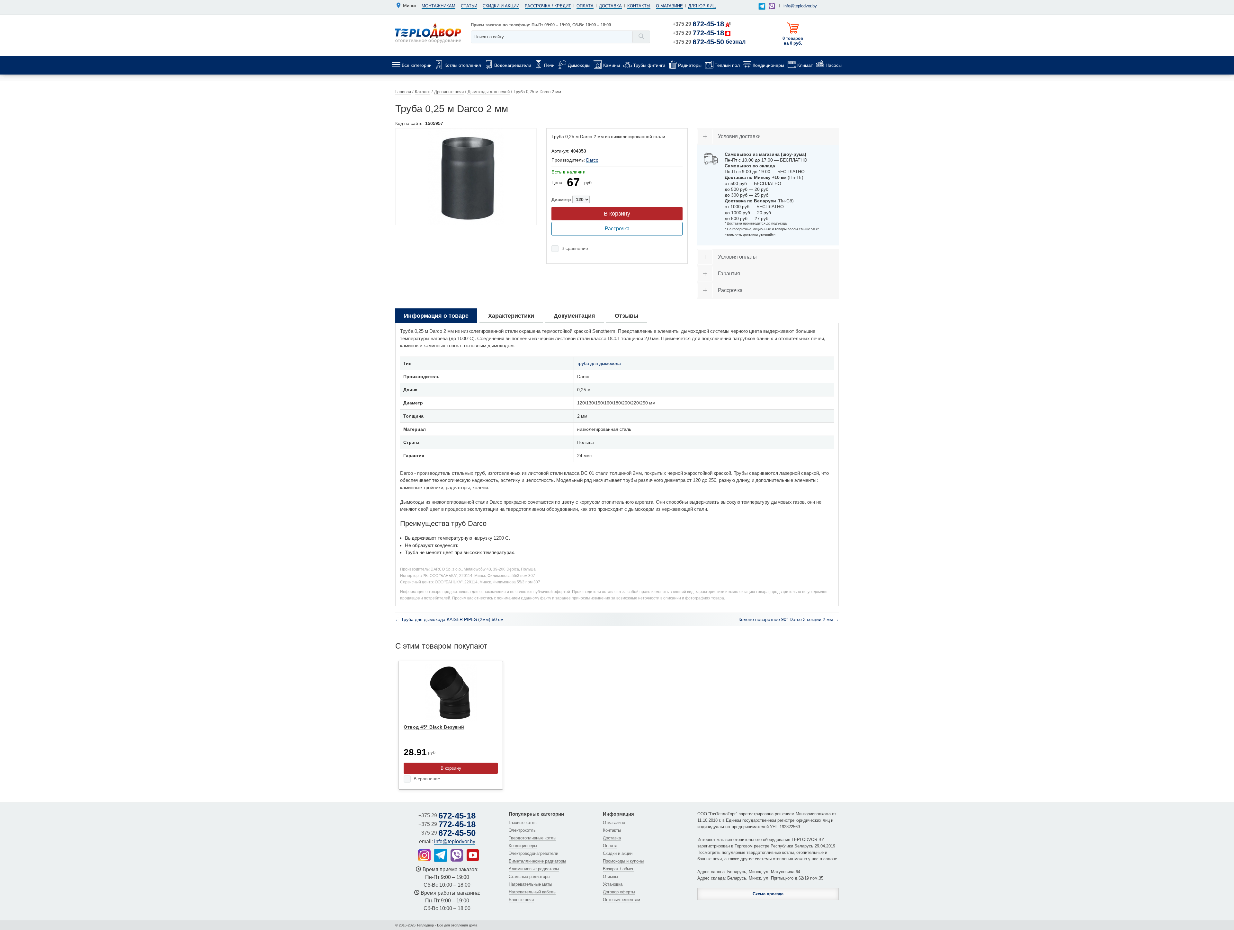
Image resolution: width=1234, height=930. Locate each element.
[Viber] (772, 6)
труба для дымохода (599, 363)
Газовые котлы (523, 822)
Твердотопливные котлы (532, 838)
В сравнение (574, 248)
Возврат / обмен (618, 868)
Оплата (585, 6)
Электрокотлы (522, 830)
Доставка (610, 6)
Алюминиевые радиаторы (534, 868)
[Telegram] (762, 6)
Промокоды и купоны (623, 861)
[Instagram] (424, 855)
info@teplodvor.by (800, 6)
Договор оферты (619, 892)
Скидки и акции (501, 6)
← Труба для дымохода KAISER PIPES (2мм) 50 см (449, 619)
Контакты (638, 6)
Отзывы (610, 876)
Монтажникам (438, 6)
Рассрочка (617, 228)
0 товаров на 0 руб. (793, 41)
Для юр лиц (702, 6)
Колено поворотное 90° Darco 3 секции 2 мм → (788, 619)
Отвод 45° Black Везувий (434, 727)
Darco (592, 160)
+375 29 (698, 24)
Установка (612, 884)
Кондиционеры (523, 845)
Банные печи (521, 899)
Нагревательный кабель (532, 892)
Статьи (469, 6)
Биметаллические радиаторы (537, 861)
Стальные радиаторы (529, 876)
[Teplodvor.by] (428, 32)
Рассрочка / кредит (548, 6)
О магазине (669, 6)
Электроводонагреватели (533, 853)
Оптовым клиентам (621, 899)
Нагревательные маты (530, 884)
